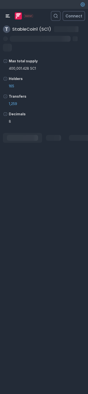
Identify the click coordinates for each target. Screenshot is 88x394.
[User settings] (82, 4)
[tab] (22, 138)
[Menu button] (8, 16)
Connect (74, 15)
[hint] (5, 61)
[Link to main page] (18, 16)
